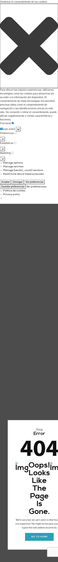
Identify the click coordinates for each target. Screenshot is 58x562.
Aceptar (5, 182)
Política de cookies (14, 191)
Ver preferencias (34, 182)
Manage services (13, 166)
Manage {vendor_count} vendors (23, 170)
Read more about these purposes (23, 174)
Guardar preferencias (12, 186)
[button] (29, 46)
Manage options (13, 163)
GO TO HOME (39, 537)
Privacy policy (11, 194)
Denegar (17, 182)
